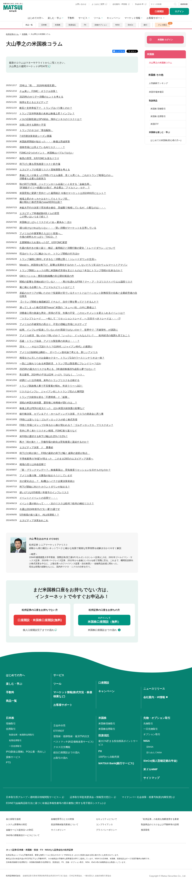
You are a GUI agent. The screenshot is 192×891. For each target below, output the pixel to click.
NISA (117, 25)
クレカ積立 (162, 25)
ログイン (179, 11)
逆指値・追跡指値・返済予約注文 (71, 736)
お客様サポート (154, 18)
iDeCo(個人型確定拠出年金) (160, 760)
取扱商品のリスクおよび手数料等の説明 (160, 824)
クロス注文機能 (61, 747)
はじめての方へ (36, 18)
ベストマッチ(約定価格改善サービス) (73, 741)
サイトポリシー (58, 830)
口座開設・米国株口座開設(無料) (40, 620)
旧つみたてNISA (154, 752)
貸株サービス (13, 757)
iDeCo (130, 25)
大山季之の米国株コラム (160, 62)
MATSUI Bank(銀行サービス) (116, 763)
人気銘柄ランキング (158, 83)
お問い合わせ (80, 4)
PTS (8, 762)
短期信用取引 (15, 740)
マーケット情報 (132, 18)
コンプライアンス (104, 824)
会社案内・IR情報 (119, 4)
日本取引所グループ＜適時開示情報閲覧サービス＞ (33, 797)
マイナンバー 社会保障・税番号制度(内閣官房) (147, 797)
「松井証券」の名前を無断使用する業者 (160, 819)
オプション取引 (151, 734)
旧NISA (149, 747)
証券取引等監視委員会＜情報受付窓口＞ (91, 797)
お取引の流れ (60, 758)
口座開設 (159, 11)
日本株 (44, 25)
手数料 (71, 18)
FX (85, 25)
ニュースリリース (154, 688)
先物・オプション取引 (156, 717)
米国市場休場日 (156, 92)
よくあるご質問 (98, 4)
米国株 (57, 25)
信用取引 (11, 729)
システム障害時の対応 (16, 824)
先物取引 (148, 723)
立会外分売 (59, 725)
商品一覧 (29, 25)
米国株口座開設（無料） (104, 620)
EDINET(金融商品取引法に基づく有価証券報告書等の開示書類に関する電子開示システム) (54, 803)
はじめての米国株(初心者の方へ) (165, 140)
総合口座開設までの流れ (66, 752)
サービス (82, 18)
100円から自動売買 (108, 757)
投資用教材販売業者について (64, 824)
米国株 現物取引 (158, 108)
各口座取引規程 (13, 819)
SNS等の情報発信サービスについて (23, 835)
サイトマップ (151, 777)
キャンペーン (113, 18)
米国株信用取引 (106, 729)
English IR (139, 4)
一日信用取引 (15, 746)
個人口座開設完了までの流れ (38, 630)
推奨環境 (145, 830)
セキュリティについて (106, 819)
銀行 (145, 25)
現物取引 (11, 723)
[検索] (175, 4)
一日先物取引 (150, 729)
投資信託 (72, 25)
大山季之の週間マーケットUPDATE (28, 66)
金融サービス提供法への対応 (19, 830)
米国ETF (154, 124)
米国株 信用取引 (158, 116)
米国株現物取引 (106, 723)
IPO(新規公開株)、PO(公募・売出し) (25, 751)
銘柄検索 (184, 4)
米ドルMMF (150, 769)
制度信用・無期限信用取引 (21, 734)
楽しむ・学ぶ (54, 18)
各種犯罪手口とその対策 (62, 819)
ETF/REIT (58, 731)
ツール (97, 18)
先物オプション (100, 25)
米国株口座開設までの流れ (102, 630)
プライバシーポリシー (106, 830)
